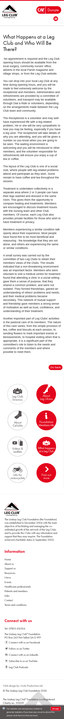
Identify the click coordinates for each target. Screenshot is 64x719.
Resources (10, 573)
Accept (55, 708)
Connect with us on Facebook (24, 642)
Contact (9, 600)
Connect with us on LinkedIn (23, 655)
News (8, 577)
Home (8, 559)
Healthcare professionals (18, 586)
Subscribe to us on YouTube (23, 661)
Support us (10, 568)
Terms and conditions (15, 605)
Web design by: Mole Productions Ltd (23, 685)
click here (18, 715)
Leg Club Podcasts (18, 667)
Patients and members (16, 591)
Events (8, 582)
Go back (55, 367)
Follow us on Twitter (19, 648)
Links (7, 595)
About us (9, 564)
